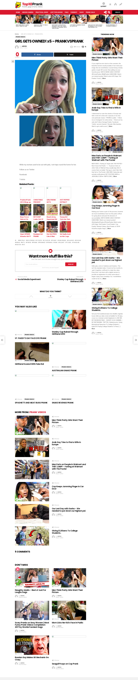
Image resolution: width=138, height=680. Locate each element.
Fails (66, 12)
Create (117, 12)
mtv (23, 242)
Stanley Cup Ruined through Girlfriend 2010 (65, 332)
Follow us (105, 12)
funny (54, 240)
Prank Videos (29, 335)
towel (69, 242)
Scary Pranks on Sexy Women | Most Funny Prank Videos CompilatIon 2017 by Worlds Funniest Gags (32, 624)
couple (39, 240)
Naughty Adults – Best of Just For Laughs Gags (30, 591)
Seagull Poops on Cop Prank (65, 663)
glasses (71, 240)
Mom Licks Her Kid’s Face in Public (67, 622)
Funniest (74, 12)
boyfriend (31, 240)
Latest (103, 6)
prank (35, 242)
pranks (50, 242)
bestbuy (22, 240)
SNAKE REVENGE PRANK (63, 402)
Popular (18, 569)
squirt (62, 242)
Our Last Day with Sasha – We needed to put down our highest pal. (95, 26)
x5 (24, 245)
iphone (78, 240)
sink (56, 242)
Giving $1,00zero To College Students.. (111, 25)
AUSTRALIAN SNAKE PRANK (64, 370)
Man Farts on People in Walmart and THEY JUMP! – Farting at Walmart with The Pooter (59, 26)
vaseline (76, 242)
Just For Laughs (56, 12)
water (18, 245)
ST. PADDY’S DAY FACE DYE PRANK (30, 338)
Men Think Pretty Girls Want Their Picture (22, 25)
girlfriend (62, 240)
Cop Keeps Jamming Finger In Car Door (77, 25)
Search (108, 12)
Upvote (31, 296)
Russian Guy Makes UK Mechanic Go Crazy (32, 658)
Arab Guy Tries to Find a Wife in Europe (41, 25)
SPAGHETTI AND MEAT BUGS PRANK (31, 402)
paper (29, 242)
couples (47, 240)
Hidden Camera (27, 12)
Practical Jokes (42, 12)
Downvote (70, 296)
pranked (42, 242)
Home (18, 12)
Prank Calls (90, 12)
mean (18, 242)
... (16, 240)
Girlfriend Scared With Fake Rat (29, 364)
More (104, 78)
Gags (82, 12)
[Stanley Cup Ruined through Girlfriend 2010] (135, 340)
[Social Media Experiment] (2, 340)
